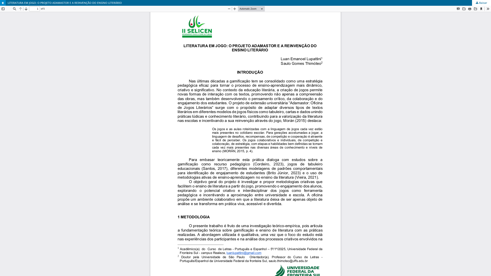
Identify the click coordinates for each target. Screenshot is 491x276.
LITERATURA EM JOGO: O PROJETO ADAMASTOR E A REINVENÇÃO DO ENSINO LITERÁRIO (65, 3)
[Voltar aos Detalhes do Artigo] (3, 3)
